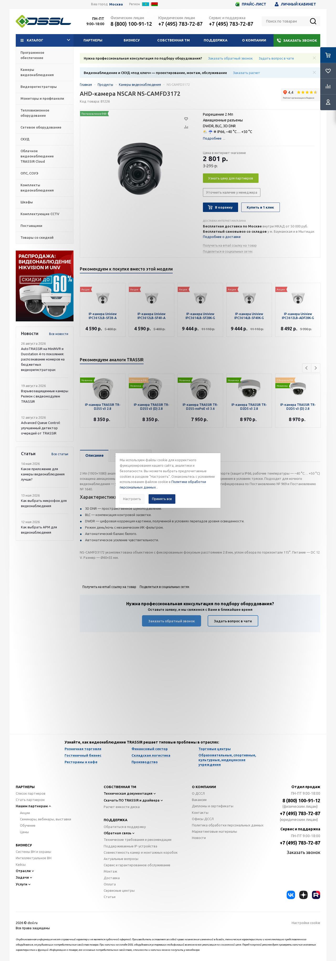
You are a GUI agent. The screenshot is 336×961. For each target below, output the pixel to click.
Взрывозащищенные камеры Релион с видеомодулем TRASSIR (44, 396)
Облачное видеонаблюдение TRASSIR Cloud (37, 156)
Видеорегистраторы (38, 86)
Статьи (110, 897)
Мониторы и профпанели (42, 98)
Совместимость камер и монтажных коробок (141, 852)
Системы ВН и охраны (33, 851)
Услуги (21, 884)
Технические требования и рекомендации (137, 839)
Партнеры (92, 40)
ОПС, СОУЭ (29, 173)
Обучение (27, 825)
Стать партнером (30, 799)
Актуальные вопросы (121, 859)
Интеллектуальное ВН (33, 858)
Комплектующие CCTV (39, 214)
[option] (45, 286)
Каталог (35, 40)
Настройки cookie (306, 923)
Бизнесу (132, 40)
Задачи (22, 877)
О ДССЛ (198, 793)
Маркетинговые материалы (214, 831)
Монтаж (110, 871)
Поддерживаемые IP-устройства (130, 846)
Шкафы (26, 202)
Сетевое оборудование (40, 127)
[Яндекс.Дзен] (303, 895)
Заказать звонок (300, 40)
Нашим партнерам (32, 806)
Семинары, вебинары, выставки (45, 819)
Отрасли (23, 871)
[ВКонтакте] (291, 895)
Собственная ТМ (173, 40)
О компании (254, 40)
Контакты (200, 812)
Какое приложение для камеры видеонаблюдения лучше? (43, 474)
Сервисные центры (119, 890)
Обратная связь (117, 833)
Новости (199, 838)
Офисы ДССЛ (203, 819)
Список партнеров (30, 793)
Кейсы (21, 864)
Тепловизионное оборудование (34, 112)
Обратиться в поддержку (125, 827)
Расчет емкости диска (122, 807)
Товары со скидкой (37, 237)
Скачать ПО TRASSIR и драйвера (132, 800)
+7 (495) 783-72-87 (180, 24)
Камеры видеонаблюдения (37, 72)
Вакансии (199, 799)
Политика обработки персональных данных (228, 825)
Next (315, 368)
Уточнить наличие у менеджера (231, 192)
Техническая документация (128, 793)
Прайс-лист (254, 4)
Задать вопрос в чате (276, 58)
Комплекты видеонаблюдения (37, 187)
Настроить (132, 499)
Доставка (112, 878)
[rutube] (316, 895)
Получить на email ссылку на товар (230, 245)
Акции (25, 813)
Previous (306, 368)
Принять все (162, 499)
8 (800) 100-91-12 (131, 24)
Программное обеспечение (32, 55)
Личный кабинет (298, 4)
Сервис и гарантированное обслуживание (137, 865)
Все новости (58, 334)
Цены (24, 832)
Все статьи (59, 454)
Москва (116, 4)
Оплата (110, 884)
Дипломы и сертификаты (212, 806)
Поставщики (31, 225)
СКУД (24, 139)
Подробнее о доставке (222, 236)
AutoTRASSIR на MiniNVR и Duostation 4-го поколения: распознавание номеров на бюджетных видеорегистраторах (43, 359)
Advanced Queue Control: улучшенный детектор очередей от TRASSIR (40, 428)
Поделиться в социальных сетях (228, 251)
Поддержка (215, 40)
